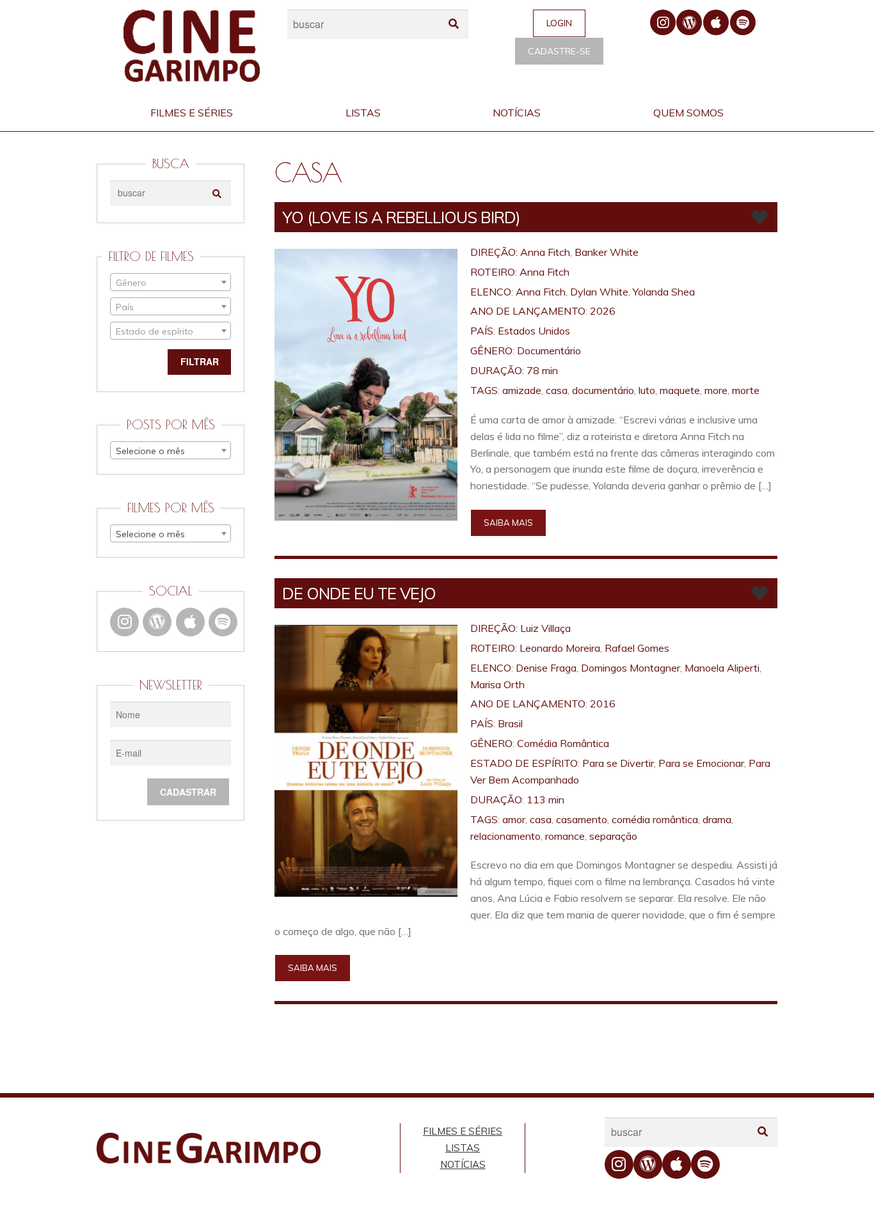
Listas (363, 112)
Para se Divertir (618, 763)
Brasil (510, 723)
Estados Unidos (534, 330)
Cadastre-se (559, 51)
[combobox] (170, 282)
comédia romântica (655, 819)
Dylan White (599, 291)
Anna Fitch (545, 252)
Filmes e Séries (191, 112)
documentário (603, 390)
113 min (545, 799)
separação (613, 836)
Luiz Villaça (545, 628)
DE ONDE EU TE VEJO (359, 593)
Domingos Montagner (630, 667)
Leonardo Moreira (560, 648)
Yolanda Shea (664, 291)
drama (717, 819)
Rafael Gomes (637, 648)
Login (559, 23)
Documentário (549, 350)
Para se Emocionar (701, 763)
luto (647, 390)
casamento (581, 819)
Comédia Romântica (563, 743)
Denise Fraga (546, 667)
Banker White (607, 252)
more (715, 390)
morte (745, 390)
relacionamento (505, 836)
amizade (521, 390)
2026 (603, 310)
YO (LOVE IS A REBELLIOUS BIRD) (401, 217)
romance (565, 836)
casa (557, 390)
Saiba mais (508, 522)
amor (513, 819)
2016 (603, 703)
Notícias (517, 112)
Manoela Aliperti (722, 667)
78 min (542, 370)
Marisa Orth (497, 684)
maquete (680, 390)
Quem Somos (688, 112)
